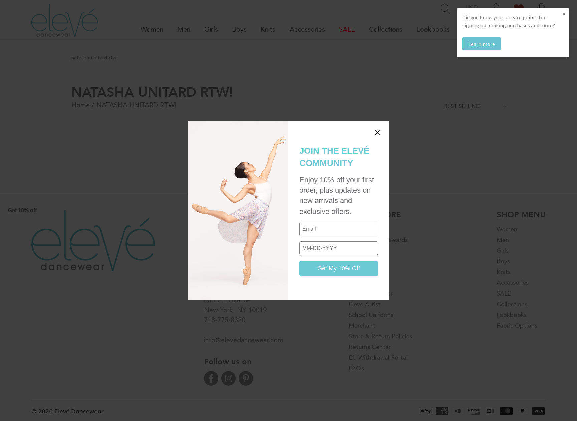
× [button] (564, 14)
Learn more (481, 43)
